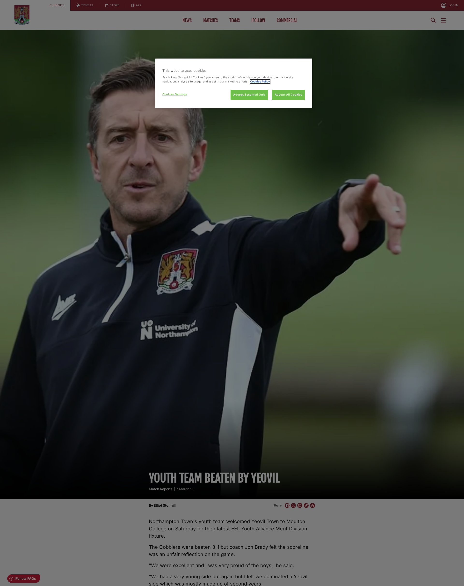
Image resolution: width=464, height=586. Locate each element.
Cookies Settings (174, 94)
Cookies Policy (260, 81)
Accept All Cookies (288, 94)
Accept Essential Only (249, 94)
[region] (233, 83)
